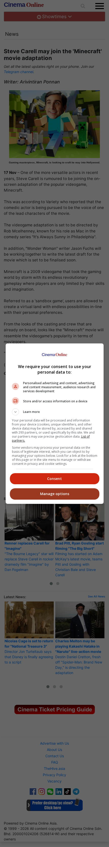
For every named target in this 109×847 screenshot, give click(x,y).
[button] (54, 411)
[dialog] (55, 423)
